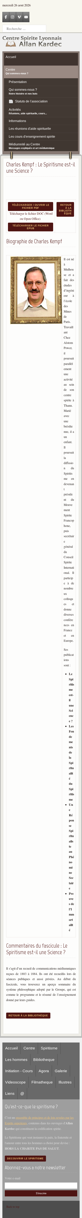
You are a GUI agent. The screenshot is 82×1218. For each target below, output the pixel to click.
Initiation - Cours (19, 1071)
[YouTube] (26, 17)
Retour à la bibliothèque (65, 209)
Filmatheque (42, 1082)
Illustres (65, 1082)
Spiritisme (49, 1048)
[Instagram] (12, 17)
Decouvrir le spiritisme (25, 1158)
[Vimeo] (19, 17)
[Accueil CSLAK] (32, 42)
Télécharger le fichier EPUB (31, 227)
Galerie (61, 1071)
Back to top (12, 1206)
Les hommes (16, 1060)
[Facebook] (5, 17)
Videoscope (15, 1082)
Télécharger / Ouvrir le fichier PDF (30, 206)
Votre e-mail (12, 1178)
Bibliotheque (44, 1060)
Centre (29, 1048)
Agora (44, 1071)
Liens (10, 1093)
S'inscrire (41, 1193)
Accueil (11, 1048)
